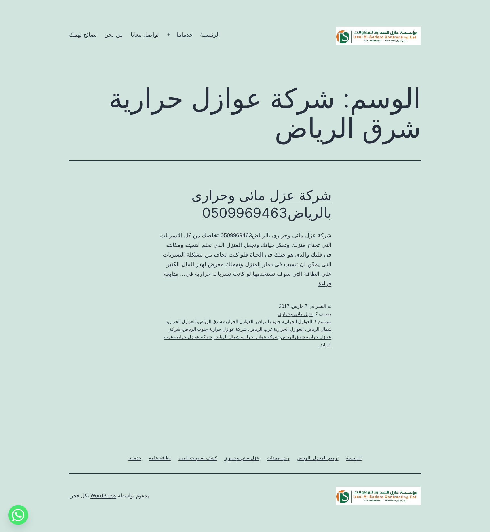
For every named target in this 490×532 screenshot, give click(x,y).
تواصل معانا (145, 34)
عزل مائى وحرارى (295, 313)
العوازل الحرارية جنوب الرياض (284, 321)
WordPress (103, 496)
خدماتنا (184, 34)
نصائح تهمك (83, 34)
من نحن (113, 34)
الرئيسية (210, 34)
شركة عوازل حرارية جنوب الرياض (215, 329)
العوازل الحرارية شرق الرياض (225, 321)
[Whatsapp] (18, 515)
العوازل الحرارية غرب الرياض (276, 329)
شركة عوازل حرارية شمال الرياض (246, 336)
